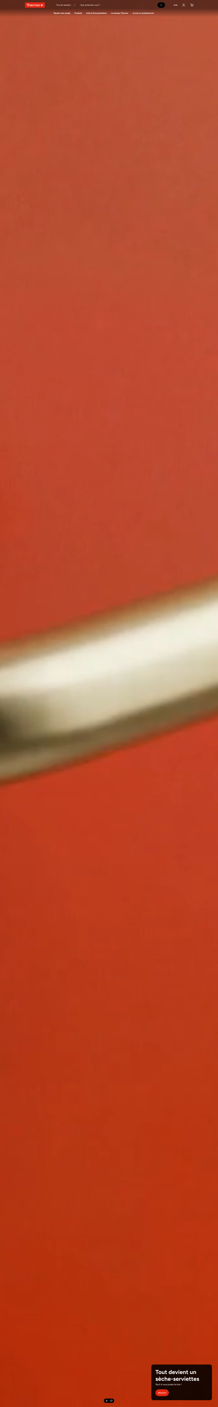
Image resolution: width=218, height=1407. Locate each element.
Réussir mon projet (62, 13)
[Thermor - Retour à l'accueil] (35, 5)
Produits (78, 13)
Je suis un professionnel (143, 13)
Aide (176, 5)
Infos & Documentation (96, 13)
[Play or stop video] (106, 1400)
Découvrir (162, 1393)
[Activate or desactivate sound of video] (111, 1400)
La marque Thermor (119, 13)
